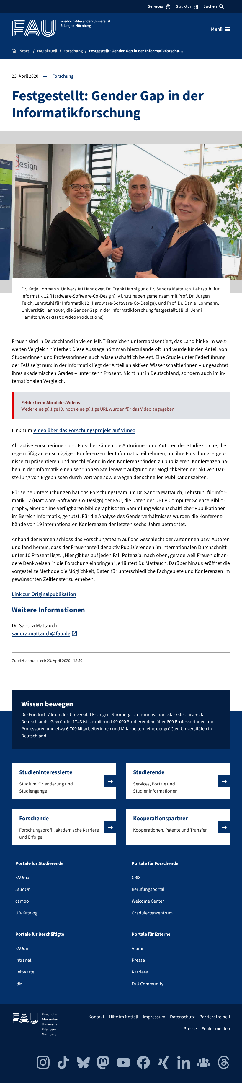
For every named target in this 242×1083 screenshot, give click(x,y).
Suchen (210, 6)
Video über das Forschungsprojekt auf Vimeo (84, 430)
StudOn (23, 889)
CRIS (136, 877)
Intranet (23, 960)
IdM (19, 984)
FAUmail (23, 877)
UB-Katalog (26, 913)
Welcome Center (148, 901)
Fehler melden (216, 1028)
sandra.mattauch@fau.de (41, 633)
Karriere (140, 972)
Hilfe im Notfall (123, 1017)
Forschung (62, 76)
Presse (138, 960)
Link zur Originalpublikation (44, 594)
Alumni (139, 948)
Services (155, 6)
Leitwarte (24, 972)
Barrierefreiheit (215, 1017)
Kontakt (96, 1017)
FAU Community (147, 984)
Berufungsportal (148, 889)
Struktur (183, 6)
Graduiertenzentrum (152, 913)
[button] (64, 781)
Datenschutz (182, 1017)
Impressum (154, 1017)
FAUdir (22, 948)
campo (22, 901)
